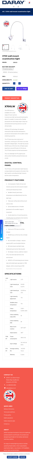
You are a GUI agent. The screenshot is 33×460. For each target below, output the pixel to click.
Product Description (12, 98)
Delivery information (9, 409)
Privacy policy (7, 415)
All (3, 11)
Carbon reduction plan (9, 421)
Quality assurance (8, 418)
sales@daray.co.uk (11, 388)
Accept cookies (12, 457)
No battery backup (8, 69)
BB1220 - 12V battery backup (10, 72)
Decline (22, 457)
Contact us (6, 424)
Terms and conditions (9, 412)
